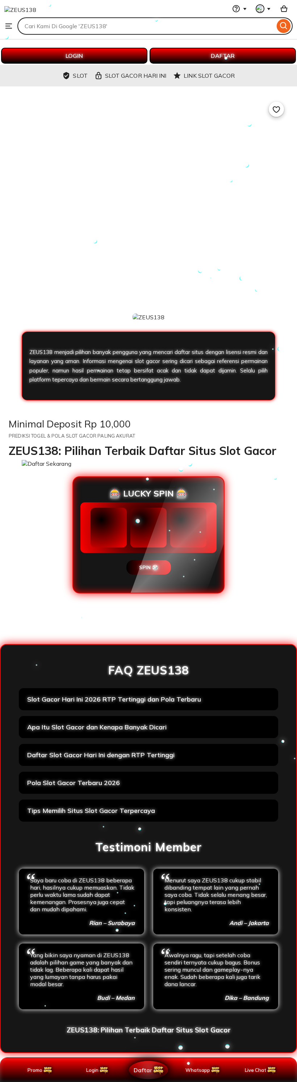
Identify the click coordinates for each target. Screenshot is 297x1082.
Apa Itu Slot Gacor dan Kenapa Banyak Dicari (97, 727)
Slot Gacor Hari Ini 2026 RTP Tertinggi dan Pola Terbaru (114, 699)
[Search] (284, 26)
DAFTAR (223, 55)
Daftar (143, 1069)
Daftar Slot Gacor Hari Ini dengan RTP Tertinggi (101, 755)
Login (92, 1070)
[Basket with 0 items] (284, 8)
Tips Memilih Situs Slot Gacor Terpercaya (91, 810)
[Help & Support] (239, 8)
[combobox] (146, 26)
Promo (35, 1070)
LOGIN (74, 55)
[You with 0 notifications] (263, 8)
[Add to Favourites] (276, 109)
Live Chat (255, 1070)
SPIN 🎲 (148, 567)
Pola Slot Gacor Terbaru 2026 (73, 783)
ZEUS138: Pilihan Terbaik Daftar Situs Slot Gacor (149, 1030)
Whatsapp (199, 1070)
